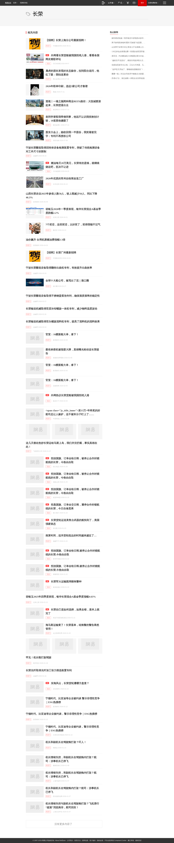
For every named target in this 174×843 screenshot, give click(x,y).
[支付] (128, 2)
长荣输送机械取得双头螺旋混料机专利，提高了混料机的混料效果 (63, 321)
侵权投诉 (138, 840)
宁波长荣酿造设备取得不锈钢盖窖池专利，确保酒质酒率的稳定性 (63, 295)
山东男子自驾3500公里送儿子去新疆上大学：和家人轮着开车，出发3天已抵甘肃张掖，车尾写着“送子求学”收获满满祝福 (130, 47)
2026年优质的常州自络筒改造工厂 (65, 178)
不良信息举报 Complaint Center (115, 840)
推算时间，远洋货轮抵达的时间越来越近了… (71, 535)
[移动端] (103, 2)
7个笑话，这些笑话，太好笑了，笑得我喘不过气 (73, 224)
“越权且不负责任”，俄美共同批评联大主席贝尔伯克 (130, 60)
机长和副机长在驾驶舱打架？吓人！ (66, 742)
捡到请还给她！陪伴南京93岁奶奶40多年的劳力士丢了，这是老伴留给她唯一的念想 (130, 38)
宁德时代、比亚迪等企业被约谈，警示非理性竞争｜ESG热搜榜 (61, 713)
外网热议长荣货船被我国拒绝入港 (70, 395)
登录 (142, 3)
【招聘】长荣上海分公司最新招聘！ (66, 40)
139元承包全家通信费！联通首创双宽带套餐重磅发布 (130, 52)
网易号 (48, 46)
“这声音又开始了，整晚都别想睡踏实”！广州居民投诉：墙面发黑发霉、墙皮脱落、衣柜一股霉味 (130, 69)
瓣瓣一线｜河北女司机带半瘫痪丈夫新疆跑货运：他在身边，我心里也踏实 (130, 74)
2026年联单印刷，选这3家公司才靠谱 (67, 86)
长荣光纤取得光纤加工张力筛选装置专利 (49, 670)
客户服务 (93, 840)
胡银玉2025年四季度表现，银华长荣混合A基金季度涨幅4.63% (61, 596)
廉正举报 (131, 840)
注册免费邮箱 (152, 3)
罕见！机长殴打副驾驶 (38, 657)
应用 (14, 3)
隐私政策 (100, 840)
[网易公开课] (111, 2)
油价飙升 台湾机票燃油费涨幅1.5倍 (45, 239)
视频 (48, 63)
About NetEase (60, 840)
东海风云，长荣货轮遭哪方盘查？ (70, 683)
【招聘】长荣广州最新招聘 (61, 252)
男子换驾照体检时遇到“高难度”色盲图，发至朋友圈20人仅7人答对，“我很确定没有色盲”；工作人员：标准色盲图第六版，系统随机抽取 (130, 43)
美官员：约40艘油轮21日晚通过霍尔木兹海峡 (129, 56)
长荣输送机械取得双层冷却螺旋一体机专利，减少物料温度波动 (61, 308)
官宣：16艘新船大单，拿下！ (62, 334)
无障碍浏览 (24, 3)
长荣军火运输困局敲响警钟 (66, 581)
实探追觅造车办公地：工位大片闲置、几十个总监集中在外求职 (130, 65)
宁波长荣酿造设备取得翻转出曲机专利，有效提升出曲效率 (59, 267)
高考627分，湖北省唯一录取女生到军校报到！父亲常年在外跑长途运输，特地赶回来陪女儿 (130, 78)
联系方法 (78, 840)
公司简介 (70, 840)
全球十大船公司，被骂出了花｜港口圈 (67, 280)
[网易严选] (120, 2)
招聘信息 (85, 840)
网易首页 (8, 3)
